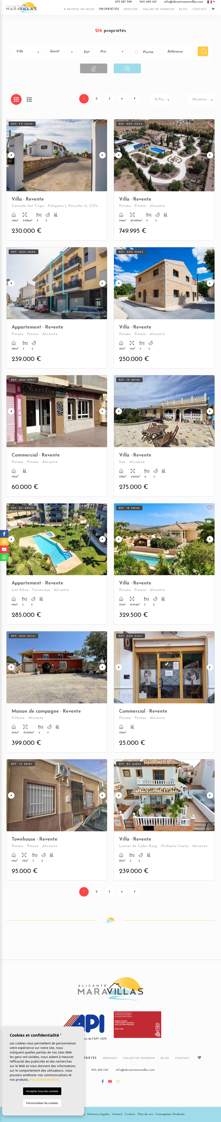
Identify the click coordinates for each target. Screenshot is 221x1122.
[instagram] (118, 1082)
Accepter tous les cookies (42, 1091)
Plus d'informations (44, 1079)
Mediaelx (178, 1114)
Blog (183, 9)
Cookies (130, 1114)
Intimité (117, 1114)
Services (131, 9)
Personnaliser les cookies (42, 1103)
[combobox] (27, 51)
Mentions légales (98, 1114)
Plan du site (145, 1114)
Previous (10, 155)
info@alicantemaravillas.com (183, 2)
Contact (200, 9)
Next (103, 155)
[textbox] (29, 51)
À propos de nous (79, 9)
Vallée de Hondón (159, 9)
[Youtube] (110, 1082)
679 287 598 (123, 2)
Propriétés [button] (109, 9)
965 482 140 (148, 2)
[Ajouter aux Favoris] (102, 123)
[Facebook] (103, 1082)
